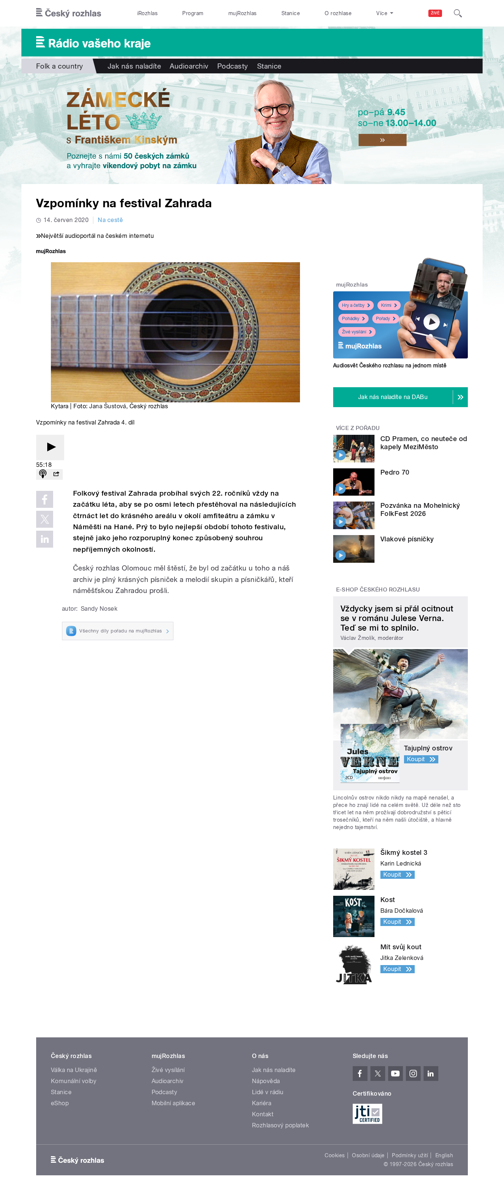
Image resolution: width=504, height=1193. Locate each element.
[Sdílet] (56, 474)
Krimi (386, 305)
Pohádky (350, 318)
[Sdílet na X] (44, 519)
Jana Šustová (107, 406)
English (444, 1155)
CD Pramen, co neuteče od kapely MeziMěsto (423, 443)
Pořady (383, 318)
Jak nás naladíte (134, 66)
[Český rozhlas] (68, 13)
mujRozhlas (242, 13)
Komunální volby (73, 1081)
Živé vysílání (354, 331)
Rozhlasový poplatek (280, 1125)
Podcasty (232, 66)
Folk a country (59, 66)
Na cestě (110, 219)
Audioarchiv (189, 66)
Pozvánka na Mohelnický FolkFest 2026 (420, 509)
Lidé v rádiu (268, 1092)
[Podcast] (42, 474)
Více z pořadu (358, 428)
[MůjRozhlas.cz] (51, 252)
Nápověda (266, 1081)
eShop (60, 1103)
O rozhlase (338, 13)
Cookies (335, 1155)
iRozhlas (147, 13)
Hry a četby (353, 305)
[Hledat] (458, 13)
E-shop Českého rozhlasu (378, 589)
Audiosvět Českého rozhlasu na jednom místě (389, 365)
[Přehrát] (50, 447)
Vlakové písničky (407, 539)
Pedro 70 (395, 472)
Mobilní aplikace (174, 1103)
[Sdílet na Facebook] (44, 499)
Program (192, 13)
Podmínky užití (410, 1155)
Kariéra (261, 1103)
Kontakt (262, 1114)
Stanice (291, 13)
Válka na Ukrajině (74, 1070)
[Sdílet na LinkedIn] (44, 539)
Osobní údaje (368, 1155)
